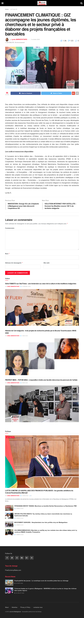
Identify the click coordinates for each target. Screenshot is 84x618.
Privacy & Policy (25, 607)
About (7, 607)
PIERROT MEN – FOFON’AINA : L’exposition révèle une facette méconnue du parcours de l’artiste (41, 380)
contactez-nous (38, 607)
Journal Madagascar (15, 611)
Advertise (14, 607)
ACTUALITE (13, 9)
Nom (7, 254)
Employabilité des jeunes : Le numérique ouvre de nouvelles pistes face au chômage (41, 581)
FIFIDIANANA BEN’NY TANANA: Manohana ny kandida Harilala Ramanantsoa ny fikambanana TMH (45, 506)
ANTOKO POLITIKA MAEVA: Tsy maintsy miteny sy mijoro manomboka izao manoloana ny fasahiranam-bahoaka (43, 515)
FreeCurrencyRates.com (13, 570)
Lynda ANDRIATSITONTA (19, 39)
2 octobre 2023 (35, 39)
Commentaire (9, 228)
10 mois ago (24, 495)
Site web (46, 263)
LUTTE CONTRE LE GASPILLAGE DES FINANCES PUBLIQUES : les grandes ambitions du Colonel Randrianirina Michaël (39, 491)
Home (7, 9)
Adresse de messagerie (14, 263)
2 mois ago (24, 382)
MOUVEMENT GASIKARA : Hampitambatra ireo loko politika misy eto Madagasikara (40, 522)
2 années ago (19, 508)
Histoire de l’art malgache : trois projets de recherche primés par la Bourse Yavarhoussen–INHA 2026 (40, 331)
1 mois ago (24, 335)
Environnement (20, 42)
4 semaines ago (26, 286)
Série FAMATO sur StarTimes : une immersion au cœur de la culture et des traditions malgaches (40, 283)
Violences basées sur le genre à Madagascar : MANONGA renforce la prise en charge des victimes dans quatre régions (45, 589)
